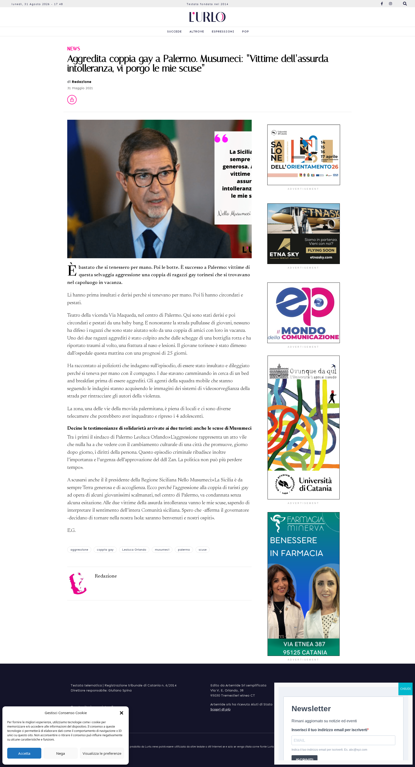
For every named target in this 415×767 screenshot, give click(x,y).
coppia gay (105, 549)
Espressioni (223, 31)
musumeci (162, 549)
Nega (60, 753)
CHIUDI (405, 689)
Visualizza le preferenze (102, 753)
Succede (174, 31)
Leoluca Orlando (134, 549)
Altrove (196, 31)
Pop (245, 31)
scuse (203, 549)
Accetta (24, 753)
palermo (184, 549)
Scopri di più (220, 709)
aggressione (79, 549)
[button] (121, 712)
